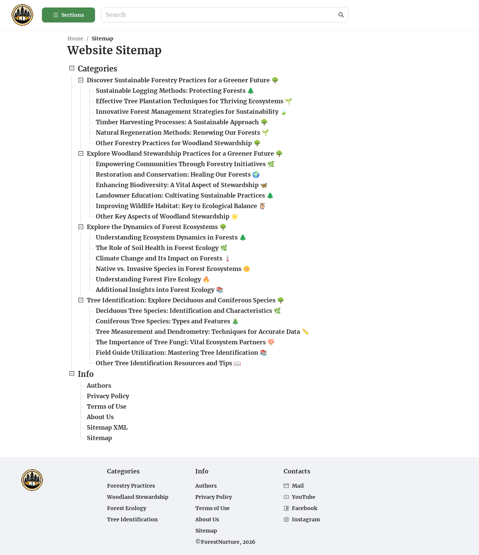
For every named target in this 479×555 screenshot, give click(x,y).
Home (75, 38)
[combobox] (221, 15)
